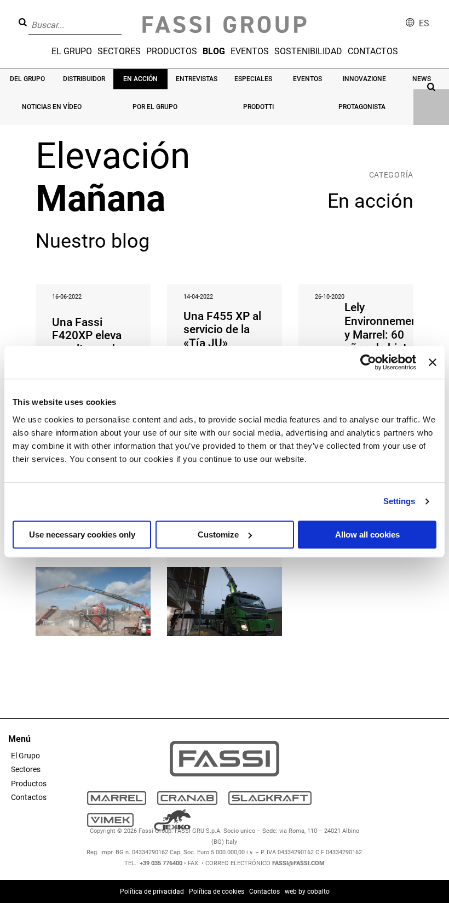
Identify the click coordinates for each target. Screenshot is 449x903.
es (424, 23)
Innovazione (364, 79)
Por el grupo (155, 107)
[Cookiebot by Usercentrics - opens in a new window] (368, 362)
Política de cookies (216, 891)
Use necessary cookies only (82, 534)
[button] (125, 17)
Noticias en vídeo (52, 107)
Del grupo (27, 79)
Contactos (373, 51)
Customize (218, 534)
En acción (140, 79)
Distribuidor (84, 79)
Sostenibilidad (308, 51)
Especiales (253, 79)
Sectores (119, 51)
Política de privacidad (152, 891)
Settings (399, 501)
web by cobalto (307, 891)
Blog (214, 51)
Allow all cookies (367, 534)
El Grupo (71, 51)
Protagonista (361, 107)
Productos (171, 51)
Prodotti (258, 107)
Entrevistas (196, 79)
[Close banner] (432, 362)
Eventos (250, 51)
